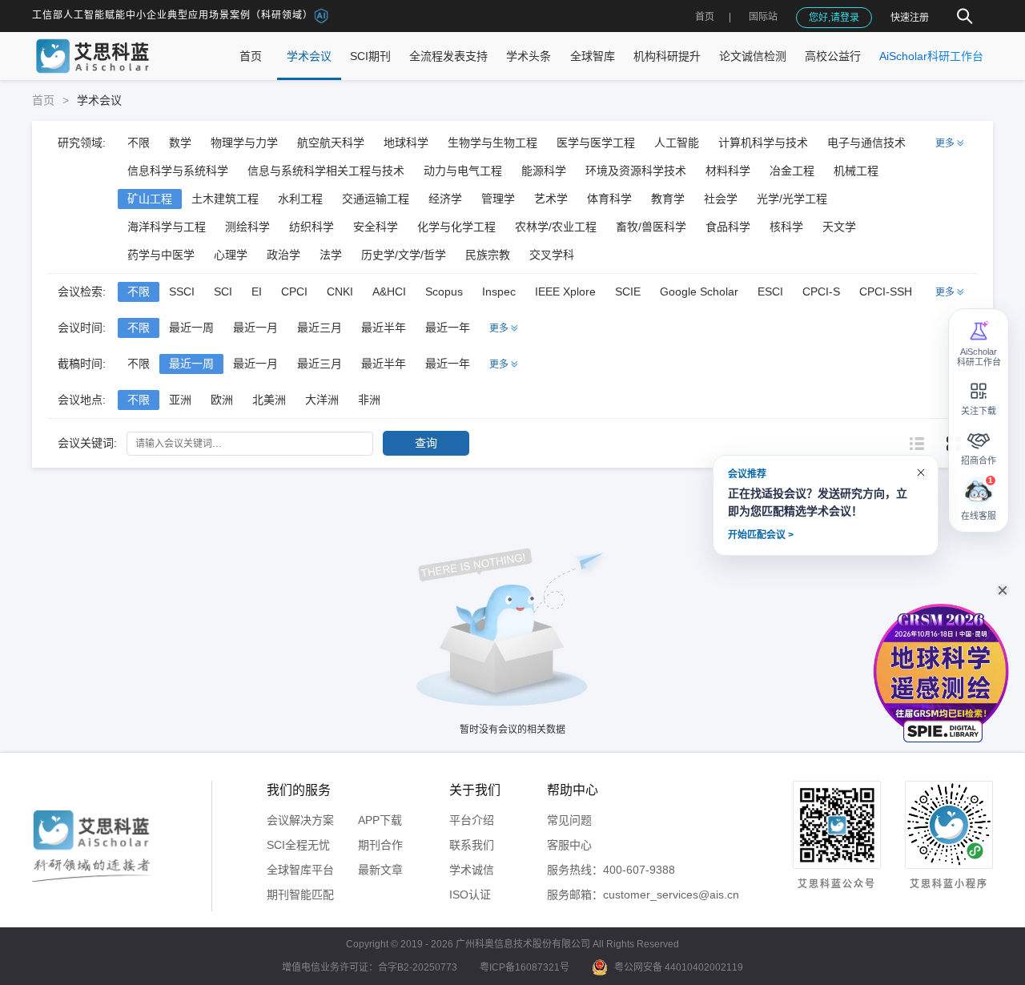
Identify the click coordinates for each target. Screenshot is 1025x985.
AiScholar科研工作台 (931, 56)
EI (256, 291)
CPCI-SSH (885, 291)
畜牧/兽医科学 (651, 226)
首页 (704, 16)
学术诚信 (471, 869)
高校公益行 (833, 56)
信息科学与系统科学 (177, 170)
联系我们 (471, 844)
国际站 (763, 16)
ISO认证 (470, 894)
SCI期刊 (370, 56)
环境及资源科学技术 (635, 170)
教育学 (668, 198)
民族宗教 (487, 254)
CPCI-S (821, 291)
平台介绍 (471, 820)
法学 (331, 254)
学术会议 (309, 56)
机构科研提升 (667, 56)
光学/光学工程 (792, 198)
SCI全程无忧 (298, 844)
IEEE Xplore (565, 291)
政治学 (283, 254)
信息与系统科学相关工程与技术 (325, 170)
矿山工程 (149, 198)
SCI (223, 291)
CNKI (340, 291)
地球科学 (406, 142)
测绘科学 (247, 226)
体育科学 (609, 198)
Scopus (444, 291)
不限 (138, 142)
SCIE (628, 291)
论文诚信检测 (752, 56)
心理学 (230, 254)
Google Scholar (699, 291)
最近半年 (383, 327)
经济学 (445, 198)
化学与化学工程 (456, 226)
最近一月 (255, 327)
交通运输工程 (375, 198)
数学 (180, 142)
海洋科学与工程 (166, 226)
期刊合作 (380, 844)
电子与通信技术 (866, 142)
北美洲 (269, 399)
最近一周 (191, 327)
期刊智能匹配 (300, 894)
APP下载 (380, 820)
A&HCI (389, 291)
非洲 (369, 399)
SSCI (182, 291)
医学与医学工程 (596, 142)
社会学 (721, 198)
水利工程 (300, 198)
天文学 (839, 226)
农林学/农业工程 (556, 226)
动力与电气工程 (463, 170)
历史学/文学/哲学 (403, 254)
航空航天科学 (330, 142)
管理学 (498, 198)
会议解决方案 (300, 820)
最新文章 (380, 869)
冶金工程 (792, 170)
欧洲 (222, 399)
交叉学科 (551, 254)
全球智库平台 (300, 869)
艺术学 (551, 198)
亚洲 (180, 399)
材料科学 (727, 170)
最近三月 (319, 327)
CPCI (294, 291)
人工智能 (676, 142)
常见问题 (569, 820)
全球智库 (592, 56)
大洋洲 (322, 399)
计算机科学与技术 (763, 142)
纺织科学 (311, 226)
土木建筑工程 (225, 198)
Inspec (499, 291)
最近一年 (447, 327)
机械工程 (856, 170)
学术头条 (528, 56)
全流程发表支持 (448, 56)
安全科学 (375, 226)
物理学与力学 (244, 142)
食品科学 (727, 226)
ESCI (770, 291)
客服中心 (569, 844)
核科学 (786, 226)
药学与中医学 (161, 254)
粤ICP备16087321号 (524, 967)
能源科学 (543, 170)
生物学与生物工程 (492, 142)
